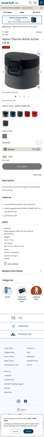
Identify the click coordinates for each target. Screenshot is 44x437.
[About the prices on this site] (38, 149)
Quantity (6, 142)
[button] (37, 175)
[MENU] (41, 2)
